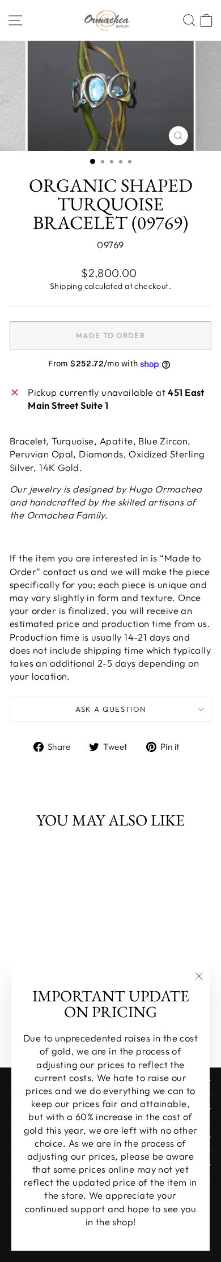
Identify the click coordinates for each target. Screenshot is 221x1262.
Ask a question (110, 709)
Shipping (66, 286)
